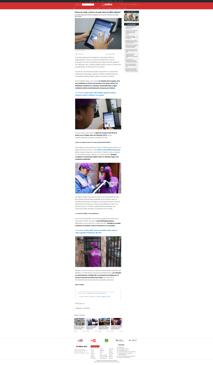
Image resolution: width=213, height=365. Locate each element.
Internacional (93, 358)
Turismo (115, 1)
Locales (92, 355)
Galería (104, 8)
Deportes (101, 352)
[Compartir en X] (83, 331)
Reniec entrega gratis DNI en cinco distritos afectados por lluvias (131, 65)
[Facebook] (121, 4)
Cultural (101, 348)
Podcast (119, 8)
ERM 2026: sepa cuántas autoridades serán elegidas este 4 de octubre (131, 37)
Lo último (92, 8)
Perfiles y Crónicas (103, 355)
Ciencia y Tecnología (103, 356)
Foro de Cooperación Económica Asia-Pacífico (127, 351)
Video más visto (131, 11)
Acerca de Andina (105, 360)
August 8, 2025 (105, 296)
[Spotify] (136, 4)
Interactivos (111, 353)
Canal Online (109, 8)
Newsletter (125, 8)
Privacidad (115, 360)
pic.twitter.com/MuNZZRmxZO (100, 293)
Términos (110, 360)
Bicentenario (92, 1)
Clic (100, 353)
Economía (92, 353)
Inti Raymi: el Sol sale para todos (124, 357)
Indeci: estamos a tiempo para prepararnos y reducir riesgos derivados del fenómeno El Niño (131, 69)
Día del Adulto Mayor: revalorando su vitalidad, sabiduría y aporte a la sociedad (104, 328)
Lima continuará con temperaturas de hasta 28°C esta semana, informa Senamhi (131, 60)
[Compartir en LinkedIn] (84, 331)
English (77, 4)
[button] (75, 324)
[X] (123, 4)
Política (92, 352)
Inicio (92, 348)
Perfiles (97, 1)
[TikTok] (138, 4)
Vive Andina (121, 1)
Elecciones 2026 (121, 347)
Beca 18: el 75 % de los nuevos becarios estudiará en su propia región (79, 327)
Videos (114, 8)
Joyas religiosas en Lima (122, 350)
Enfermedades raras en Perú (123, 348)
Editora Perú (99, 360)
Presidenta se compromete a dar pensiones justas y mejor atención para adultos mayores (116, 328)
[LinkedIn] (126, 4)
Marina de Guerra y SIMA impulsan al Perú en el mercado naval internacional (91, 328)
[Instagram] (131, 4)
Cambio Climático (103, 358)
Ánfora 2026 (102, 350)
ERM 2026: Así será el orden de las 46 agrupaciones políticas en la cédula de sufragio (131, 41)
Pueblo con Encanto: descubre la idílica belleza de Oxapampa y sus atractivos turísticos (132, 46)
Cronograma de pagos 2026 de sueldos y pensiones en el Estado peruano (131, 27)
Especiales (103, 1)
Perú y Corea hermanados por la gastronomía (126, 356)
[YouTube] (128, 4)
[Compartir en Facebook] (82, 331)
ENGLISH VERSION (95, 346)
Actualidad (98, 8)
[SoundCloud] (133, 4)
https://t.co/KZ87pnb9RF (88, 293)
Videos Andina (79, 315)
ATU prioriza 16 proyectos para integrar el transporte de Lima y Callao (131, 50)
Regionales (93, 356)
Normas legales (109, 1)
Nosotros (110, 358)
